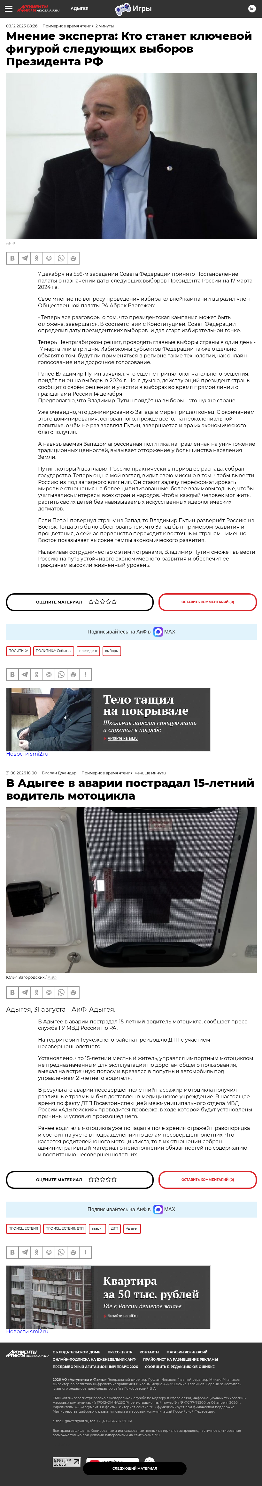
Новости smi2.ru (27, 754)
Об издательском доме (76, 1352)
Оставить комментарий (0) (207, 602)
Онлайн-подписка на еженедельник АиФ (94, 1360)
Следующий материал (134, 1469)
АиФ (10, 243)
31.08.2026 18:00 (21, 773)
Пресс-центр (120, 1352)
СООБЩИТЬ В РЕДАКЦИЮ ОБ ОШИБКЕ (180, 1367)
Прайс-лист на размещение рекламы (180, 1360)
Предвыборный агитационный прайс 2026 (95, 1367)
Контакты (149, 1352)
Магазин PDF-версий (186, 1352)
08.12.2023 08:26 (21, 26)
